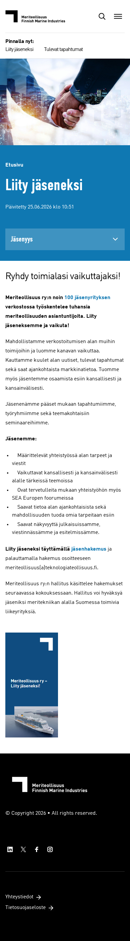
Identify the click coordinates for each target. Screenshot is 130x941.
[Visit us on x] (23, 849)
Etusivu (14, 165)
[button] (102, 16)
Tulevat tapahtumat (63, 49)
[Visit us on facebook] (36, 849)
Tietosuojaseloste (25, 907)
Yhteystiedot (19, 897)
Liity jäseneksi (19, 49)
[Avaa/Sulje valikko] (118, 16)
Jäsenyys (22, 239)
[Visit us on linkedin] (10, 849)
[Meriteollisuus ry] (38, 16)
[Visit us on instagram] (50, 849)
